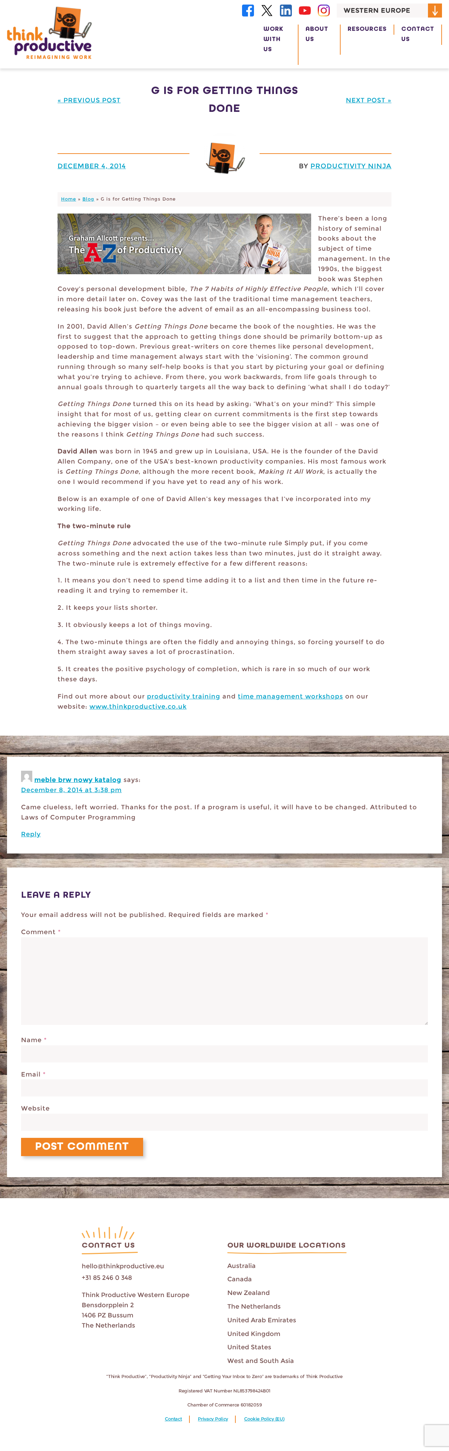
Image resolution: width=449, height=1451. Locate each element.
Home (68, 199)
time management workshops (290, 696)
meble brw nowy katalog (77, 780)
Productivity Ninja (350, 166)
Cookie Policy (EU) (264, 1419)
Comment (41, 932)
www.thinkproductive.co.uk (138, 706)
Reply (31, 834)
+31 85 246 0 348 (107, 1278)
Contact (173, 1419)
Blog (88, 199)
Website (35, 1108)
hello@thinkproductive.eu (123, 1266)
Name (34, 1040)
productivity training (183, 696)
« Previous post (89, 100)
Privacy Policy (213, 1419)
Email (33, 1074)
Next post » (368, 100)
